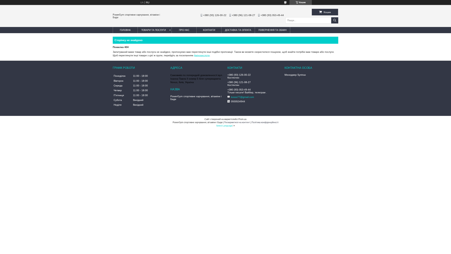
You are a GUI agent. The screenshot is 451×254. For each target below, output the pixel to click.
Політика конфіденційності (265, 122)
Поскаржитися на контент (237, 122)
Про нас (184, 30)
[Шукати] (334, 20)
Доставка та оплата (238, 30)
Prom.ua (242, 119)
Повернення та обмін (272, 30)
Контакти (209, 30)
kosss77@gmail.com (242, 97)
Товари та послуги (153, 30)
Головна (125, 30)
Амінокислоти (202, 55)
